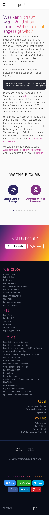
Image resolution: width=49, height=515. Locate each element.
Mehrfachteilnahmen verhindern (17, 392)
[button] (13, 210)
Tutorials (7, 321)
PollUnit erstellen (15, 246)
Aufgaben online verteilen (14, 351)
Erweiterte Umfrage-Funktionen (36, 200)
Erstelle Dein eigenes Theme (15, 364)
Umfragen (7, 280)
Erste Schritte (9, 315)
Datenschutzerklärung (36, 406)
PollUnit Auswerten (11, 370)
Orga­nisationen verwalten (14, 388)
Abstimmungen (10, 150)
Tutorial (40, 153)
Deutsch (18, 449)
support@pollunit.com (12, 331)
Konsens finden (10, 385)
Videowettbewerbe (11, 293)
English (31, 449)
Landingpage (9, 299)
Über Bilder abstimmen (13, 361)
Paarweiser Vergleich (12, 302)
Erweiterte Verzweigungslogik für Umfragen (22, 348)
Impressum (41, 412)
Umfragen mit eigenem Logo (15, 367)
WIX (25, 96)
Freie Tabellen (9, 283)
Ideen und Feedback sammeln (16, 286)
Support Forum (9, 328)
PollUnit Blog (40, 423)
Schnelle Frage (9, 277)
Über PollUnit (40, 426)
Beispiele (7, 324)
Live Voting (8, 382)
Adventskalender (10, 305)
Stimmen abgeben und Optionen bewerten (21, 354)
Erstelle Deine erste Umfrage (13, 200)
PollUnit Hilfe (9, 318)
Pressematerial (39, 429)
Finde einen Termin (11, 357)
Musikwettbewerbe (12, 296)
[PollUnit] (38, 507)
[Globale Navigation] (4, 4)
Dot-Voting (8, 373)
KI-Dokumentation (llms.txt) (33, 432)
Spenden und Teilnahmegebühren (17, 395)
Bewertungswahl (11, 376)
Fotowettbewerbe (32, 150)
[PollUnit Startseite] (24, 5)
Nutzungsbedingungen (36, 409)
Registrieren (36, 246)
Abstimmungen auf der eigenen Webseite (21, 379)
